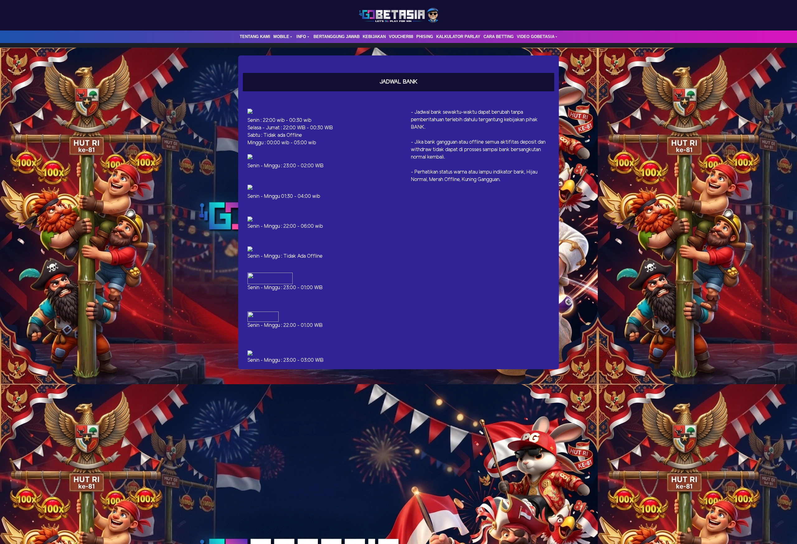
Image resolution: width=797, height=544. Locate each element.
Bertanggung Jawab (337, 36)
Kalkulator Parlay (458, 36)
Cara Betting (498, 36)
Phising (424, 36)
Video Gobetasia (535, 36)
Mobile (281, 36)
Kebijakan (374, 36)
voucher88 (401, 36)
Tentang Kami (255, 36)
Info (301, 36)
